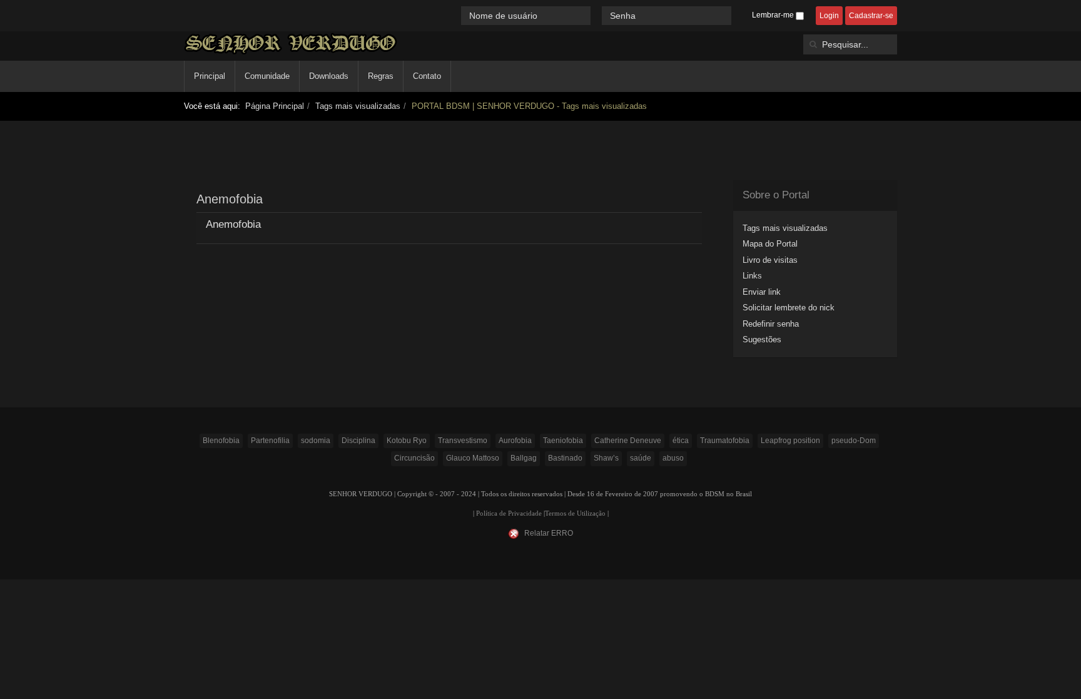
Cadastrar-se (871, 15)
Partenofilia (270, 440)
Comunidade (267, 76)
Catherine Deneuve (627, 440)
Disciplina (358, 440)
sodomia (315, 440)
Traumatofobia (724, 440)
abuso (673, 458)
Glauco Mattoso (472, 458)
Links (752, 275)
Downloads (328, 76)
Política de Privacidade (509, 513)
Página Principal (274, 106)
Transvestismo (462, 440)
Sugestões (762, 339)
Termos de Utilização (575, 513)
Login (829, 15)
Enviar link (762, 292)
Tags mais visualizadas (357, 106)
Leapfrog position (790, 440)
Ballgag (523, 458)
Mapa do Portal (770, 243)
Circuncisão (414, 458)
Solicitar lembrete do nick (789, 307)
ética (680, 440)
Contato (427, 76)
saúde (640, 458)
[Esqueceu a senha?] (737, 15)
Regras (380, 76)
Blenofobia (221, 440)
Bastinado (565, 458)
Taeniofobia (563, 440)
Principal (209, 76)
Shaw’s (606, 458)
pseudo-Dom (853, 440)
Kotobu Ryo (407, 440)
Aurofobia (515, 440)
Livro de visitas (770, 260)
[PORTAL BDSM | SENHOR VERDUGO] (290, 43)
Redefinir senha (771, 324)
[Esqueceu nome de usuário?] (597, 15)
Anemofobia (233, 224)
